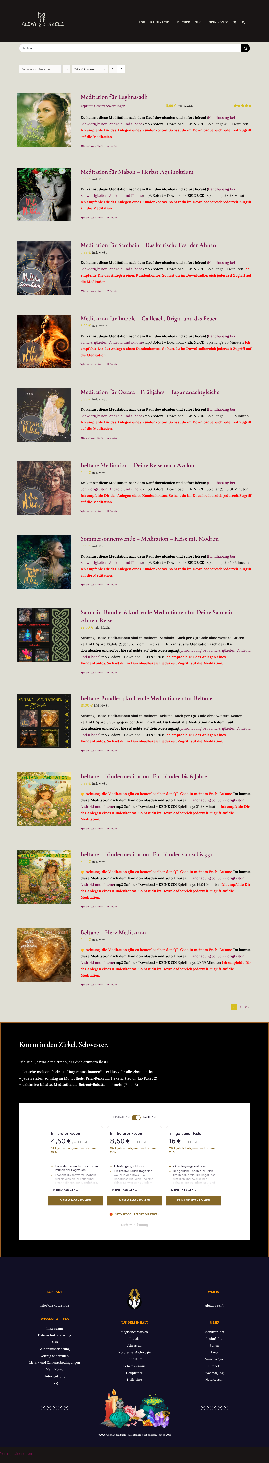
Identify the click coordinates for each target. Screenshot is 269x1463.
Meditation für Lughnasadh (114, 97)
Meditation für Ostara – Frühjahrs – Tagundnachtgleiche (150, 392)
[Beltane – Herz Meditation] (44, 955)
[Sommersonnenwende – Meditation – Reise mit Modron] (44, 562)
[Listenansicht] (121, 69)
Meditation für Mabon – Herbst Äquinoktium (137, 171)
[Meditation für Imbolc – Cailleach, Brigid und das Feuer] (44, 341)
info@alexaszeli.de (55, 1305)
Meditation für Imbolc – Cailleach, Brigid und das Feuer (149, 318)
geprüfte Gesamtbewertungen (103, 106)
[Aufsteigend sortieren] (66, 69)
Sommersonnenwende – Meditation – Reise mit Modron (150, 538)
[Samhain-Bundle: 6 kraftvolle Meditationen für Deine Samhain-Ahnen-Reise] (44, 635)
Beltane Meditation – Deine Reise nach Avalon (137, 465)
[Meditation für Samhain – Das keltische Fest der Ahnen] (44, 268)
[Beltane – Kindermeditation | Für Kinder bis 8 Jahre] (44, 799)
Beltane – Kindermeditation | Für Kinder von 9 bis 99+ (147, 854)
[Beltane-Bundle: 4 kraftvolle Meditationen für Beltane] (44, 721)
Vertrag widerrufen (16, 1453)
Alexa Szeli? (214, 1305)
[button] (243, 22)
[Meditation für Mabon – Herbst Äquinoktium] (44, 195)
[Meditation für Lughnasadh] (44, 120)
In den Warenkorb (93, 145)
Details (113, 145)
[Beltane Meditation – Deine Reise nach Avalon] (44, 488)
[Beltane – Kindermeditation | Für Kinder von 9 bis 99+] (44, 877)
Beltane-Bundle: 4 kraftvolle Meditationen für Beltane (146, 698)
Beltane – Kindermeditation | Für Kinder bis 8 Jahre (144, 776)
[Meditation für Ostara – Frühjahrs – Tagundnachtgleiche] (44, 415)
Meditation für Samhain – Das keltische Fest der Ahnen (148, 245)
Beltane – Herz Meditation (113, 932)
